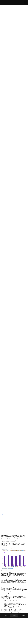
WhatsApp (14, 615)
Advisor (5, 615)
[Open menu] (25, 2)
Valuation (23, 615)
